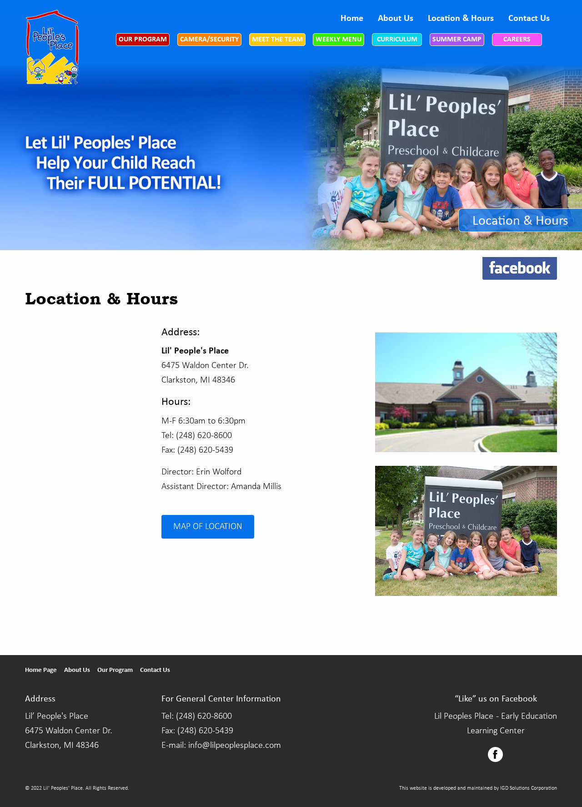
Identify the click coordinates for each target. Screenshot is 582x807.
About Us (395, 18)
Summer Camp (457, 39)
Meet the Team (277, 39)
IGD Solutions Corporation (528, 788)
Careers (517, 39)
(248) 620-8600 (204, 716)
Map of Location (207, 526)
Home (352, 18)
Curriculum (397, 39)
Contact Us (529, 18)
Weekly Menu (338, 39)
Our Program (143, 39)
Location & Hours (461, 18)
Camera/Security (209, 39)
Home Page (41, 670)
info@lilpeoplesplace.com (234, 745)
